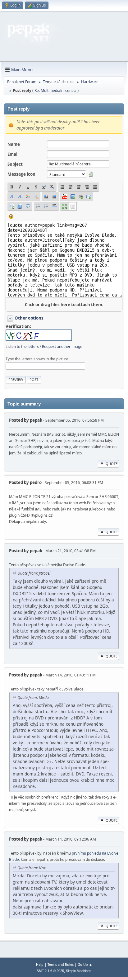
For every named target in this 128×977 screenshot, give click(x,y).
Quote (111, 463)
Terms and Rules (61, 964)
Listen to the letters (22, 346)
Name (13, 144)
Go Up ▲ (85, 964)
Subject (15, 164)
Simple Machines (78, 971)
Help (39, 964)
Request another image (62, 346)
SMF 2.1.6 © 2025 (50, 971)
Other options (29, 318)
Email (13, 154)
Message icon (21, 174)
